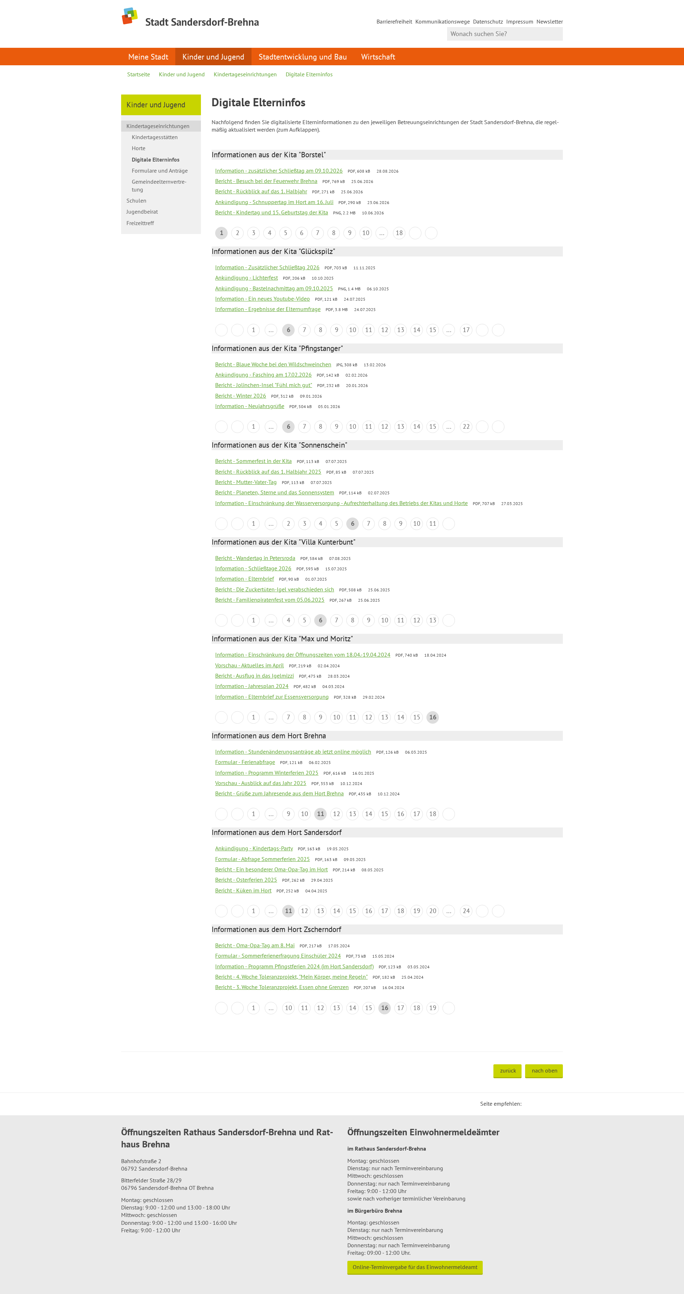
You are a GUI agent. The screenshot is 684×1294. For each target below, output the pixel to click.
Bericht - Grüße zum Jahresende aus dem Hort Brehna (279, 793)
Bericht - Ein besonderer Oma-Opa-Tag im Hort (271, 869)
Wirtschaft (378, 56)
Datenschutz (488, 21)
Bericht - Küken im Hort (243, 890)
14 (416, 330)
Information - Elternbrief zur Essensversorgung (272, 696)
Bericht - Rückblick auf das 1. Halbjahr (261, 191)
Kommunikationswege (442, 21)
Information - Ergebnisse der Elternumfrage (268, 308)
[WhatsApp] (555, 1103)
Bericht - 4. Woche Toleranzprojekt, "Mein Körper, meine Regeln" (291, 976)
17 (466, 330)
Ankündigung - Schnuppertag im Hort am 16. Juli (274, 201)
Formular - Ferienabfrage (245, 761)
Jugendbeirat (142, 211)
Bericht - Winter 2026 (240, 395)
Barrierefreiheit (394, 21)
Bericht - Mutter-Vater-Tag (246, 481)
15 (432, 330)
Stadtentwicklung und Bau (303, 56)
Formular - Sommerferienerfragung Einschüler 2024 (278, 955)
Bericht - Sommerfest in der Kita (253, 460)
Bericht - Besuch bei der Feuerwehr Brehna (266, 180)
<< (221, 330)
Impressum (519, 21)
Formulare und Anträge (160, 170)
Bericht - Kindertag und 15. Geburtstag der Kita (271, 212)
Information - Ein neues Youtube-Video (262, 298)
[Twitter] (529, 1103)
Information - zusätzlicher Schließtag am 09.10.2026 (279, 170)
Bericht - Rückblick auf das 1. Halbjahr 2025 (268, 471)
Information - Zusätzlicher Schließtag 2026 (267, 267)
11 (368, 330)
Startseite (138, 74)
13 (400, 330)
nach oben (545, 1070)
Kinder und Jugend (213, 56)
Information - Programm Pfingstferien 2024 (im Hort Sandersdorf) (294, 966)
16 (400, 814)
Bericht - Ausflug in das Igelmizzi (254, 675)
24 (466, 911)
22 (466, 426)
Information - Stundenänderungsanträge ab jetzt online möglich (293, 751)
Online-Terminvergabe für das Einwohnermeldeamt (415, 1266)
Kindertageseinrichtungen (245, 74)
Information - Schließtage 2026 (253, 568)
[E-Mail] (546, 1103)
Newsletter (550, 21)
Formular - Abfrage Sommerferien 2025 (262, 858)
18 (399, 233)
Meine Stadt (148, 56)
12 (384, 330)
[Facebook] (538, 1103)
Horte (138, 148)
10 (365, 233)
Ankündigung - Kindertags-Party (254, 848)
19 (416, 911)
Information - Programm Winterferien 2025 (266, 772)
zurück (508, 1070)
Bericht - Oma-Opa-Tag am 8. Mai (255, 945)
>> (431, 233)
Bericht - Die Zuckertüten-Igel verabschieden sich (274, 589)
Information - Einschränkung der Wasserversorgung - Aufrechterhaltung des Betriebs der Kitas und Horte (341, 502)
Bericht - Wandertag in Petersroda (255, 557)
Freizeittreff (140, 222)
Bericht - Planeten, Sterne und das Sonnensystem (274, 492)
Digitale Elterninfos (309, 74)
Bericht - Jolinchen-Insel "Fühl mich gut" (263, 384)
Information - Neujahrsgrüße (249, 405)
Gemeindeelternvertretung (159, 185)
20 (432, 911)
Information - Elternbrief (244, 578)
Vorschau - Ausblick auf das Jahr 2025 (260, 782)
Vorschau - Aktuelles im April (249, 665)
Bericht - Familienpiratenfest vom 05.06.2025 (270, 599)
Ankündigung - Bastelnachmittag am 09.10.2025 (274, 288)
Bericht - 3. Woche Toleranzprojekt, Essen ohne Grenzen (282, 986)
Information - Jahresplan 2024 (252, 685)
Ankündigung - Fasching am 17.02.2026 (263, 374)
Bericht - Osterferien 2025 (246, 879)
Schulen (136, 200)
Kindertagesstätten (155, 137)
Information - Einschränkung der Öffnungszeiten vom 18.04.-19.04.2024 (302, 654)
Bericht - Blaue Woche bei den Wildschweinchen (273, 364)
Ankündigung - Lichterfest (246, 277)
